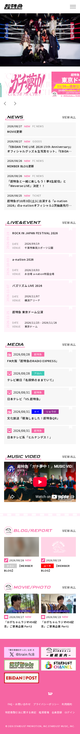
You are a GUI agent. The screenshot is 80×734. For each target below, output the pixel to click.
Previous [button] (5, 103)
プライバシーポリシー (46, 704)
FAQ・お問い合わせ (19, 704)
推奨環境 (44, 712)
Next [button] (14, 103)
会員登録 (57, 712)
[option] (26, 84)
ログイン (70, 712)
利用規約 (67, 704)
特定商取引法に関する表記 (20, 712)
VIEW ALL (69, 117)
